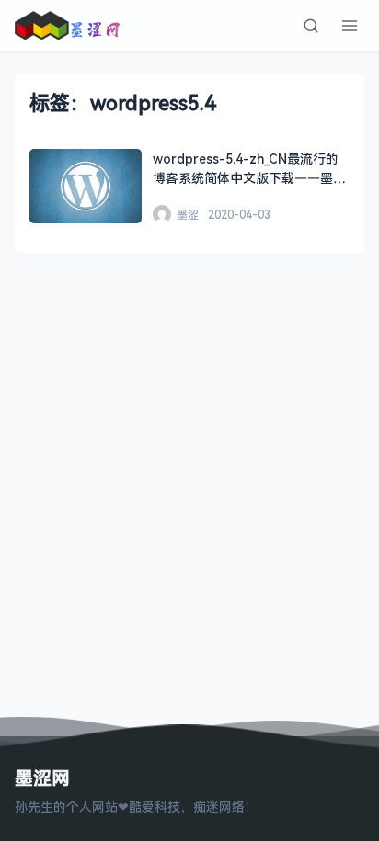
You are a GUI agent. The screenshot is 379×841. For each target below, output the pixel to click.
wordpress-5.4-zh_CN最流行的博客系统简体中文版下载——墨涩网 (249, 178)
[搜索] (310, 25)
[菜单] (349, 25)
